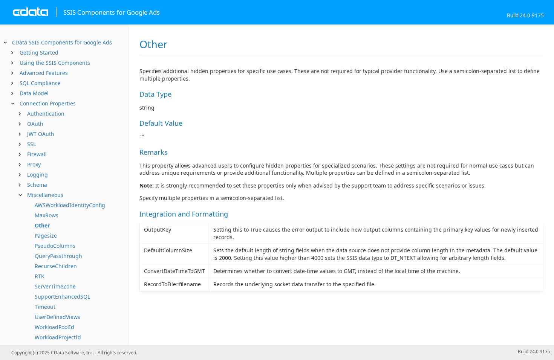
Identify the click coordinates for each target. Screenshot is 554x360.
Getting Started (39, 52)
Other (42, 225)
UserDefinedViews (57, 316)
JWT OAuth (40, 133)
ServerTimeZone (55, 286)
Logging (37, 174)
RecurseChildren (56, 266)
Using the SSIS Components (55, 62)
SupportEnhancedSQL (62, 296)
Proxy (34, 164)
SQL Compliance (40, 83)
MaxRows (46, 215)
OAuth (35, 123)
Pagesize (46, 235)
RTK (39, 276)
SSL (31, 144)
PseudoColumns (55, 245)
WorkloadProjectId (58, 337)
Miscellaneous (45, 194)
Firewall (37, 154)
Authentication (45, 113)
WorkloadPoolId (54, 327)
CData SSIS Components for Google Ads (62, 42)
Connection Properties (48, 103)
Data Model (34, 93)
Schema (37, 184)
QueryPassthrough (58, 255)
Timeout (45, 306)
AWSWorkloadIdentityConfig (70, 205)
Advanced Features (44, 72)
